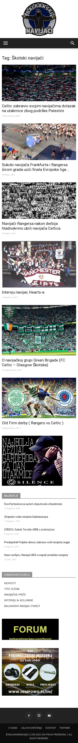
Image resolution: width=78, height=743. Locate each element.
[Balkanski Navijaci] (39, 19)
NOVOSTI (10, 583)
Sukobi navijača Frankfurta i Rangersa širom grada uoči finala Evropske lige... (35, 167)
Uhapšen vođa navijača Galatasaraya (26, 516)
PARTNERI (65, 727)
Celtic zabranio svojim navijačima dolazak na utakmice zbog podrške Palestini (39, 108)
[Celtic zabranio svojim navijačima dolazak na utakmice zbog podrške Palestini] (39, 83)
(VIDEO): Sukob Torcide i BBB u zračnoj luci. (29, 529)
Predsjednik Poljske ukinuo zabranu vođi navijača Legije (37, 542)
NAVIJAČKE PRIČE (15, 594)
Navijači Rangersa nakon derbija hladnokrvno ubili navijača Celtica (31, 226)
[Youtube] (49, 715)
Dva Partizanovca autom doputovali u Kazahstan (33, 504)
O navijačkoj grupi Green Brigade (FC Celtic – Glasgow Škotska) (33, 362)
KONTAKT (51, 727)
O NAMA (12, 727)
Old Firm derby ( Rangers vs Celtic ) (32, 423)
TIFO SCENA (12, 589)
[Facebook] (29, 715)
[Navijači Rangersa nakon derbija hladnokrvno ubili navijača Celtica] (39, 200)
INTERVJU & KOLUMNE (18, 600)
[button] (72, 43)
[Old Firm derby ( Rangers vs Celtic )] (39, 398)
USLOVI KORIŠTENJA (31, 727)
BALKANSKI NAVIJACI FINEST (22, 606)
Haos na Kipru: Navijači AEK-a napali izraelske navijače (36, 555)
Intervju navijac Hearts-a (23, 292)
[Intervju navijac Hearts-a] (39, 264)
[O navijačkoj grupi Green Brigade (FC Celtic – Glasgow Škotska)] (39, 330)
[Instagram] (39, 715)
